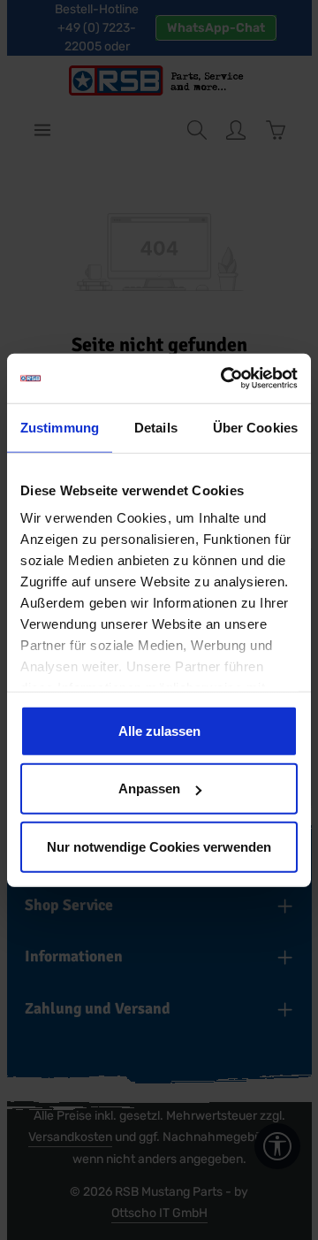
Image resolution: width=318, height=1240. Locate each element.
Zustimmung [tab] (59, 426)
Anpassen (149, 788)
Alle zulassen (159, 730)
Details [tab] (156, 426)
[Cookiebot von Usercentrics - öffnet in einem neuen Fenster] (224, 378)
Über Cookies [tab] (255, 426)
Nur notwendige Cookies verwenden (159, 845)
